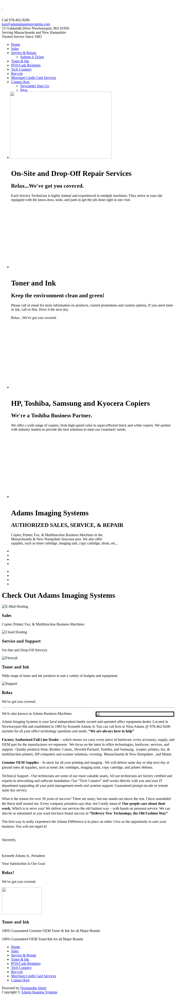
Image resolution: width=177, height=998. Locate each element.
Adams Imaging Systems (39, 992)
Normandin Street (33, 988)
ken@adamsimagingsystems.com (26, 24)
